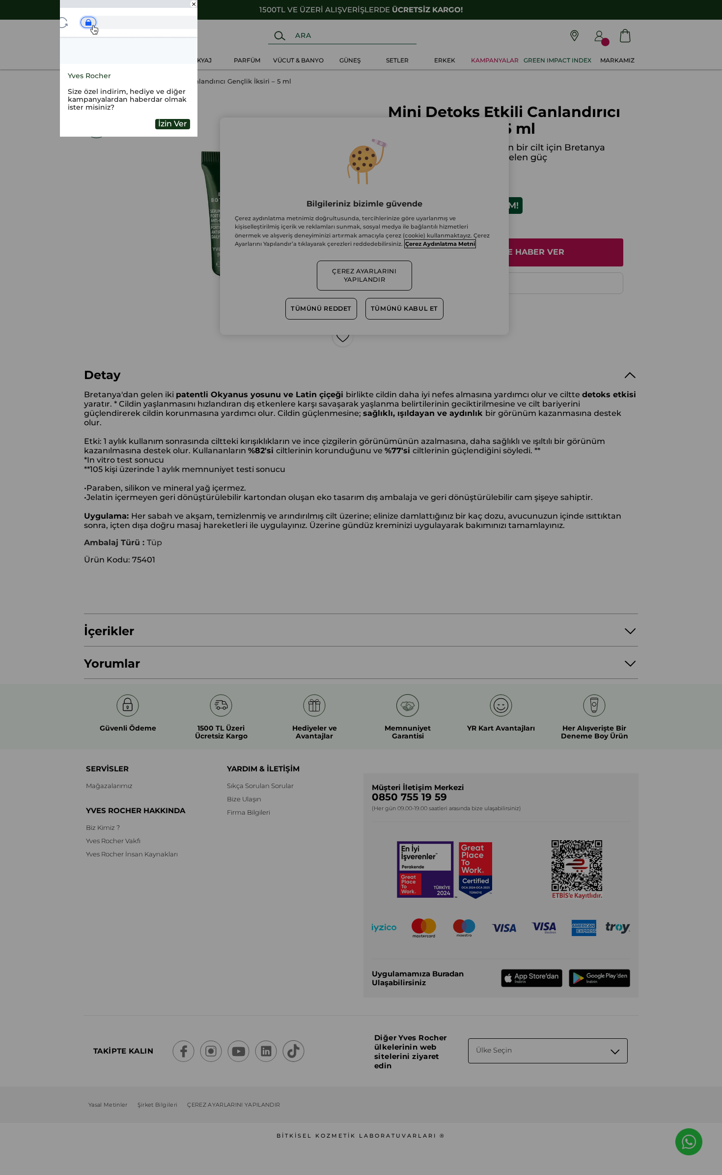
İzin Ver (172, 123)
